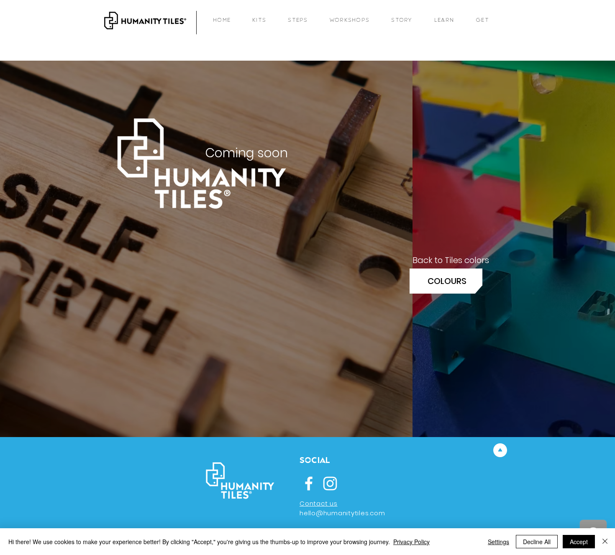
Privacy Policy (411, 541)
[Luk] (605, 541)
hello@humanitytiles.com (342, 513)
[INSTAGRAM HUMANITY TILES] (330, 483)
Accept (579, 541)
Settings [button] (498, 541)
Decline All (537, 541)
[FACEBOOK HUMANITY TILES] (309, 483)
